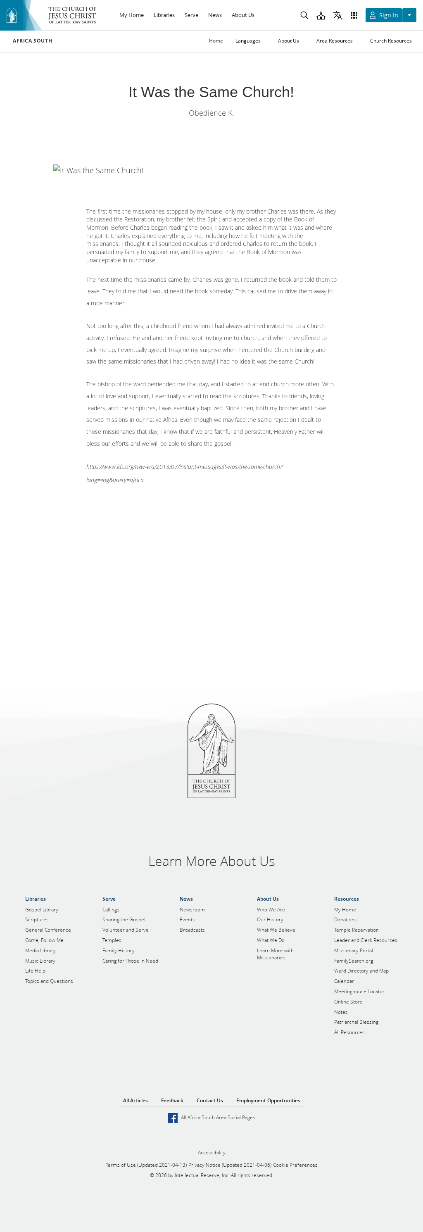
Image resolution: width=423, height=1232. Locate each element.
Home (216, 40)
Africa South (32, 41)
